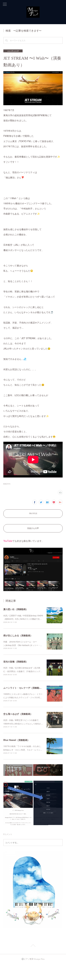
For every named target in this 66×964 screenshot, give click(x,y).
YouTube (7, 540)
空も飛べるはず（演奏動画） (18, 713)
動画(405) (6, 484)
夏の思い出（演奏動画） (15, 609)
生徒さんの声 (33, 528)
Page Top (33, 946)
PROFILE (33, 513)
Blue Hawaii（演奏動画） (16, 740)
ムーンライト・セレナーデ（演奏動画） (23, 687)
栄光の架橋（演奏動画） (15, 661)
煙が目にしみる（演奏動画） (18, 635)
